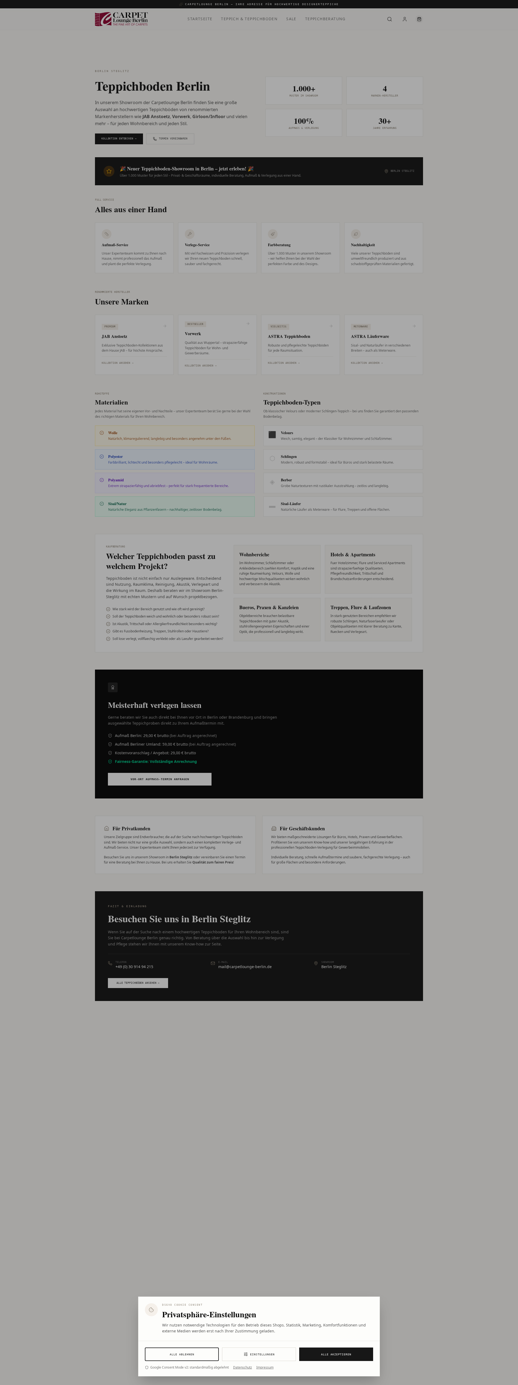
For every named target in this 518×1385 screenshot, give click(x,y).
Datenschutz (242, 1367)
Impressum (265, 1367)
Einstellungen (262, 1354)
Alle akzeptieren (336, 1354)
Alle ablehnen (182, 1354)
